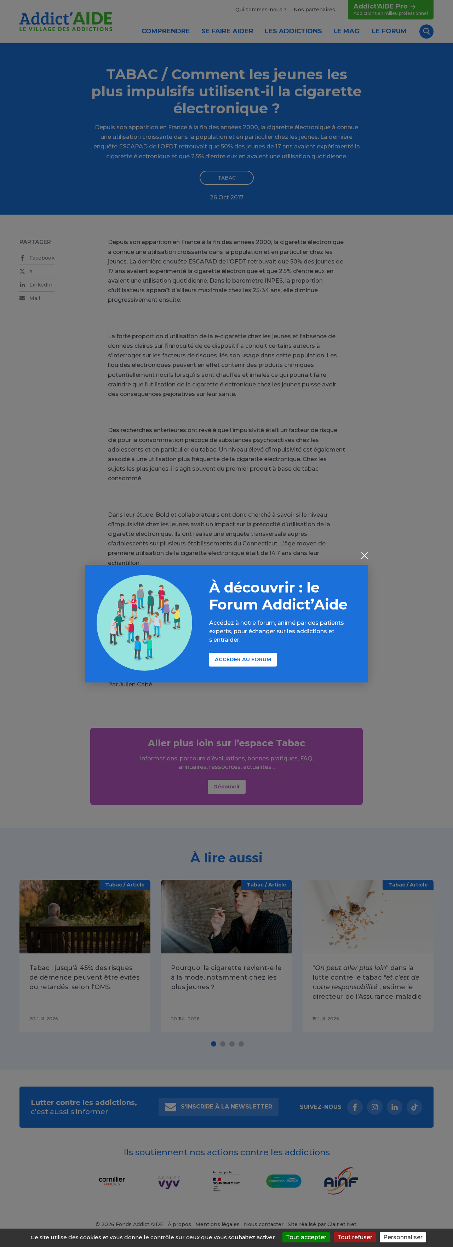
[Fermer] (364, 556)
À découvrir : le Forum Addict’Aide (278, 596)
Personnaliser (403, 1237)
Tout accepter (306, 1237)
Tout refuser (354, 1237)
